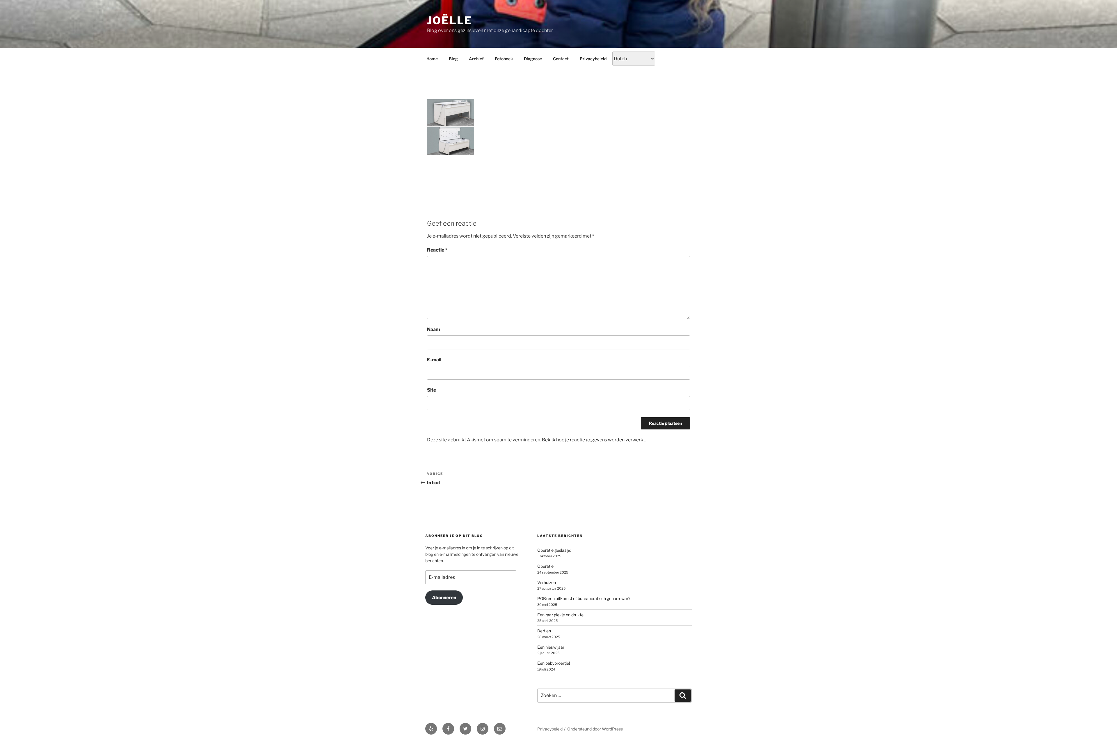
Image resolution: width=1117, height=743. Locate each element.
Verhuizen (546, 582)
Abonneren (444, 597)
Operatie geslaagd (554, 550)
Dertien (544, 630)
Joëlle (449, 20)
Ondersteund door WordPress (595, 728)
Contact (561, 58)
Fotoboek (504, 58)
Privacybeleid (593, 58)
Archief (476, 58)
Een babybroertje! (553, 663)
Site (431, 390)
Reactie (437, 250)
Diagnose (533, 58)
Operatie (545, 566)
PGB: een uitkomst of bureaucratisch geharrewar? (583, 598)
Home (432, 58)
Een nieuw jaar (550, 647)
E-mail (434, 359)
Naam (433, 329)
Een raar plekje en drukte (560, 614)
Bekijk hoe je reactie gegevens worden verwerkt (593, 440)
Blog (453, 58)
